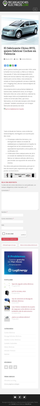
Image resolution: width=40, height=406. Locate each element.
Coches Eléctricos (26, 59)
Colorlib (13, 404)
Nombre (4, 212)
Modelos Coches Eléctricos (12, 340)
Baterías (6, 354)
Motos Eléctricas (9, 347)
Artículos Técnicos (9, 350)
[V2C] (20, 175)
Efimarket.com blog (10, 380)
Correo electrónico (7, 218)
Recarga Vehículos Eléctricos (12, 336)
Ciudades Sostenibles (10, 343)
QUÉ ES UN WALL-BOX (19, 291)
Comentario (5, 190)
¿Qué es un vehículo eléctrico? (21, 317)
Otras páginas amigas (11, 384)
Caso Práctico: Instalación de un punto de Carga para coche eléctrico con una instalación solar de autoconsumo (23, 309)
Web (2, 225)
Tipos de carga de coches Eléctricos (22, 284)
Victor (17, 59)
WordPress (28, 404)
